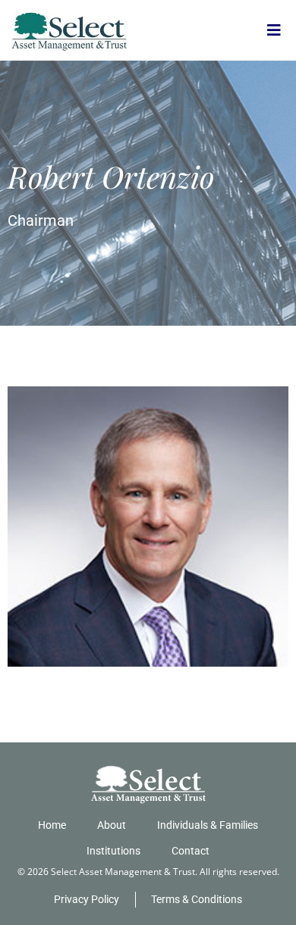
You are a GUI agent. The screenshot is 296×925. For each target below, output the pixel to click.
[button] (274, 30)
